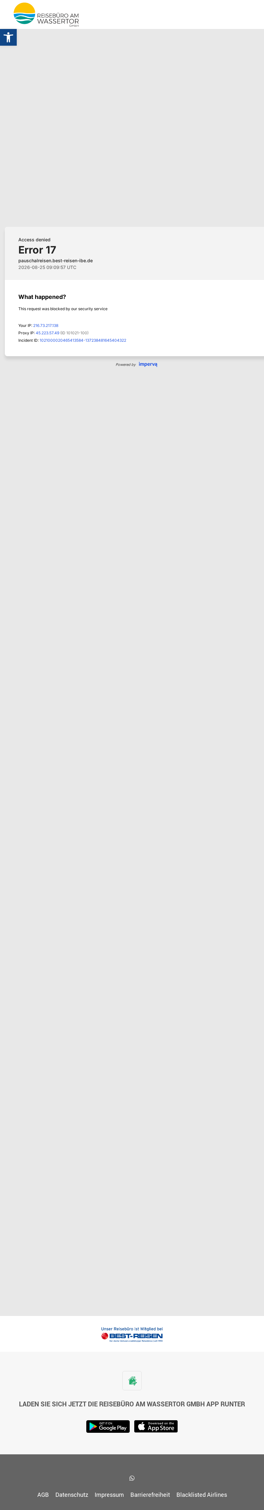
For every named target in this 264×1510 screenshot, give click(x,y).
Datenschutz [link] (71, 1494)
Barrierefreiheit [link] (150, 1494)
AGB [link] (43, 1494)
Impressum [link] (109, 1494)
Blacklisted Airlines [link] (201, 1494)
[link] (8, 37)
